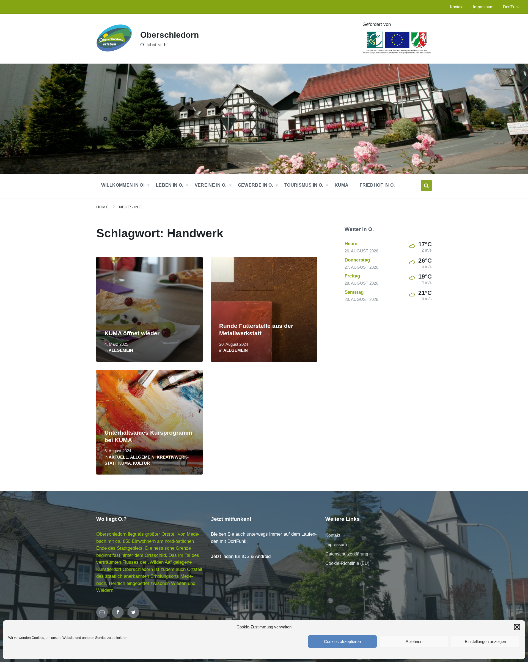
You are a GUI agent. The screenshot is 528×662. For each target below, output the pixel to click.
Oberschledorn (169, 34)
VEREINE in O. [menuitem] (211, 185)
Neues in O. (131, 207)
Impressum (336, 544)
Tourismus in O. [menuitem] (303, 185)
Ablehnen (414, 641)
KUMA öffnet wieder (132, 333)
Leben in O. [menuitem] (169, 185)
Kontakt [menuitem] (457, 7)
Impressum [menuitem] (483, 7)
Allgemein (121, 350)
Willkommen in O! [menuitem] (123, 185)
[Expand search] (426, 185)
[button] (517, 627)
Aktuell (118, 457)
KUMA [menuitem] (341, 185)
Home (102, 207)
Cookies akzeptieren (342, 641)
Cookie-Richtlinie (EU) (347, 563)
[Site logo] (114, 54)
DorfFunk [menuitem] (511, 7)
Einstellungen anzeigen (485, 641)
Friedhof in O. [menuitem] (377, 185)
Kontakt (332, 535)
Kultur (141, 463)
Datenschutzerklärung (346, 554)
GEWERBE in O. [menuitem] (255, 185)
